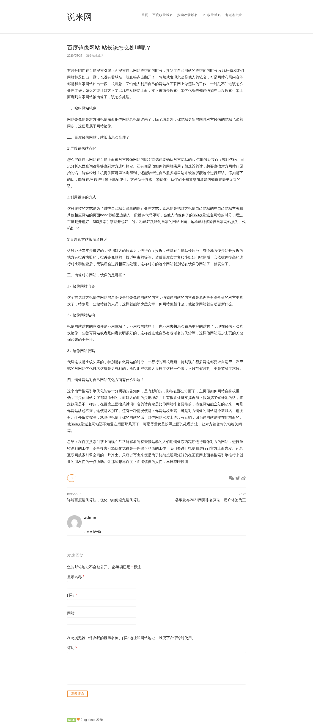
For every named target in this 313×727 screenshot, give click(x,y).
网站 (70, 613)
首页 (144, 15)
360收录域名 (211, 15)
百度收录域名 (162, 15)
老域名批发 (233, 15)
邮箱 (72, 595)
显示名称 (75, 577)
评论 (72, 648)
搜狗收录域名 (187, 15)
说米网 (79, 16)
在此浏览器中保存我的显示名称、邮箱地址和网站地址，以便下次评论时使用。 (131, 638)
